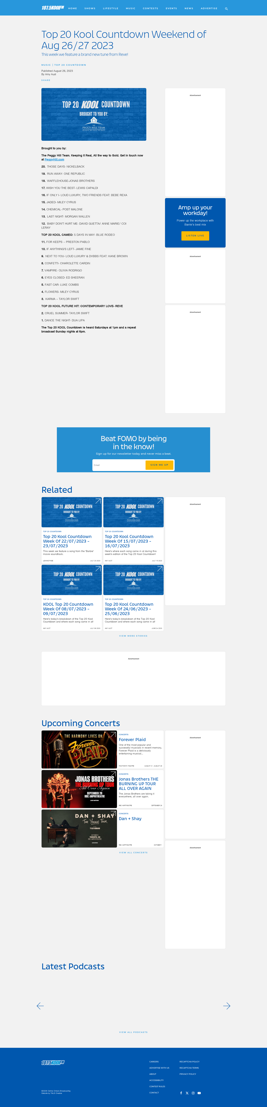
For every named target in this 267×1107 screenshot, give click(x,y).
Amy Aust (50, 74)
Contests (150, 8)
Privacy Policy (188, 1074)
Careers (154, 1062)
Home (72, 8)
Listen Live (195, 236)
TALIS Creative (56, 1093)
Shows (90, 8)
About (152, 1074)
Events (171, 8)
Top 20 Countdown (70, 65)
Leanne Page (48, 561)
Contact (154, 1093)
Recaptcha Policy (189, 1062)
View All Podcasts (133, 1032)
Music (131, 8)
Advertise (209, 8)
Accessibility (156, 1080)
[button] (40, 1006)
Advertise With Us (159, 1068)
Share (46, 80)
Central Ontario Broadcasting (59, 1091)
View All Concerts (133, 853)
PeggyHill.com (54, 159)
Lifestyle (111, 8)
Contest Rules (157, 1087)
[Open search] (225, 7)
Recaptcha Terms (189, 1068)
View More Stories (133, 636)
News (189, 8)
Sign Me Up (159, 465)
